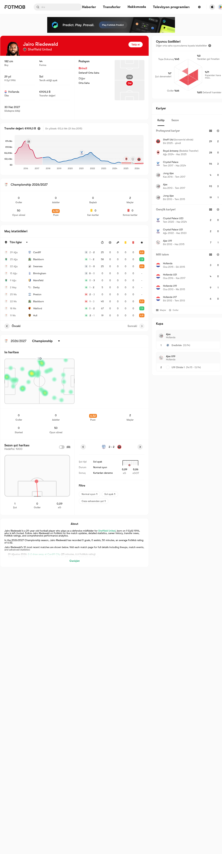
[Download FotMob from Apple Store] (212, 7)
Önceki (16, 326)
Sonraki (132, 326)
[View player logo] (13, 49)
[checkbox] (62, 447)
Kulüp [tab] (160, 120)
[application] (79, 152)
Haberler (89, 7)
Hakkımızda (137, 7)
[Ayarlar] (199, 7)
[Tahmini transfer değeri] (39, 128)
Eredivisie (177, 345)
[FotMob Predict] (111, 25)
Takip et (135, 44)
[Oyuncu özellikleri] (210, 45)
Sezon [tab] (175, 120)
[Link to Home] (14, 7)
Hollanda (13, 91)
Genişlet (74, 560)
